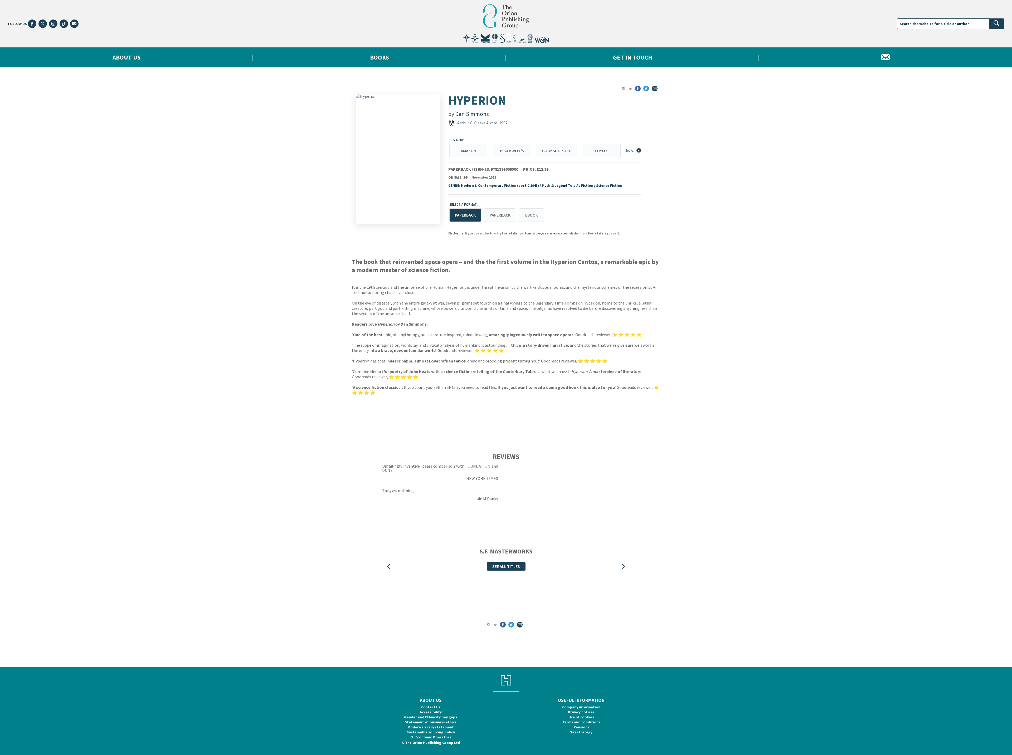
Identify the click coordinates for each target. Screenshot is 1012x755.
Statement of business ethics (430, 722)
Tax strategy (581, 732)
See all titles (506, 566)
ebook (531, 215)
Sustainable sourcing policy (431, 732)
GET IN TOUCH (632, 57)
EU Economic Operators (430, 737)
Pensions (581, 727)
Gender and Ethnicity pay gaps (430, 717)
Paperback (500, 215)
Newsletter (885, 57)
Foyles (602, 150)
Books (379, 57)
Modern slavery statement (430, 727)
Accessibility (431, 712)
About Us (126, 57)
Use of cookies (581, 717)
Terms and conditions (581, 722)
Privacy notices (581, 712)
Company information (581, 707)
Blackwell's (512, 150)
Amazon (468, 150)
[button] (388, 566)
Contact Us (430, 707)
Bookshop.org (556, 150)
